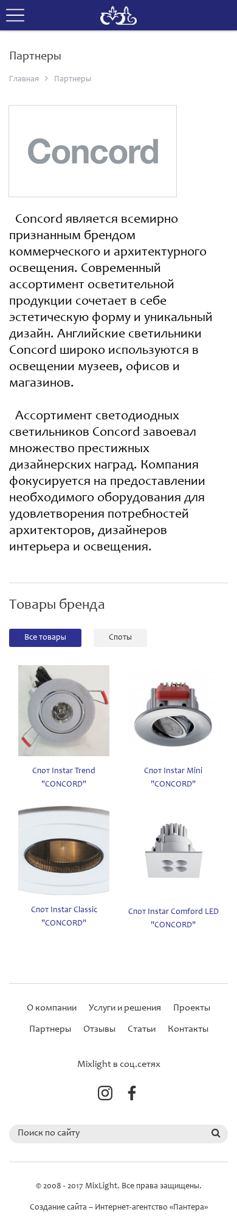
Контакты (188, 1029)
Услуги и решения (125, 1008)
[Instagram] (105, 1096)
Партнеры (72, 79)
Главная (24, 79)
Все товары (45, 638)
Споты (120, 638)
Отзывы (99, 1029)
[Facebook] (132, 1096)
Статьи (142, 1029)
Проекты (191, 1008)
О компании (52, 1008)
